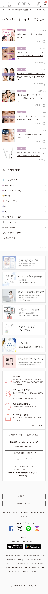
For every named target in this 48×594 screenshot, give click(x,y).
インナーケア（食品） (38, 513)
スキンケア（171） (11, 180)
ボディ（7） (9, 211)
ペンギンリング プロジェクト (18, 571)
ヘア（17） (8, 206)
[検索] (9, 3)
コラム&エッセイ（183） (14, 222)
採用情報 (18, 556)
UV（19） (8, 196)
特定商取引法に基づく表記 (32, 559)
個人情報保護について (14, 559)
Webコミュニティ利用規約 (35, 563)
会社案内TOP (8, 556)
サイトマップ (35, 571)
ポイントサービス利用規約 (13, 567)
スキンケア (6, 513)
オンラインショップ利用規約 (13, 563)
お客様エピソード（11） (12, 232)
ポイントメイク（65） (13, 190)
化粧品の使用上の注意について (34, 556)
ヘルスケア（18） (9, 238)
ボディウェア (24, 516)
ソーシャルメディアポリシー (34, 567)
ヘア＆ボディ (23, 513)
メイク (14, 513)
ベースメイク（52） (12, 185)
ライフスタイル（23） (13, 217)
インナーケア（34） (12, 201)
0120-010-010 (28, 441)
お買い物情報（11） (12, 227)
